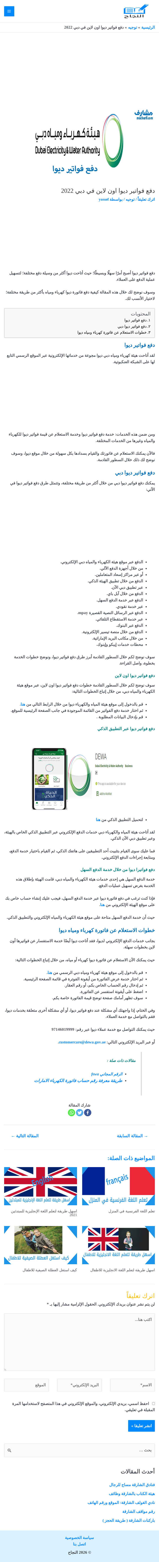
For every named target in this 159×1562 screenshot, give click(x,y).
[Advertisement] (79, 75)
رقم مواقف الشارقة (138, 1511)
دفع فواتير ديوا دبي (132, 326)
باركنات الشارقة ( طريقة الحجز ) (128, 1520)
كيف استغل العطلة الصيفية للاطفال (50, 1270)
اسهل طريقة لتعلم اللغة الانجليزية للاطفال (122, 1270)
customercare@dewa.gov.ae (82, 1042)
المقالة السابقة (132, 1135)
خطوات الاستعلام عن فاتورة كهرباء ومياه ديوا (112, 332)
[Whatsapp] (71, 1112)
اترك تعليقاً (146, 199)
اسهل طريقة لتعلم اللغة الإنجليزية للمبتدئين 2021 (44, 1213)
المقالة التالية (25, 1135)
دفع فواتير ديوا (135, 320)
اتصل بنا (79, 1544)
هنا (23, 704)
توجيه (130, 199)
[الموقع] (26, 1386)
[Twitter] (79, 1112)
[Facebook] (87, 1112)
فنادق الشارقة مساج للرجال (132, 1485)
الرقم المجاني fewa (106, 1074)
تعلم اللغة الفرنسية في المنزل (131, 1211)
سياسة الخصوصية (79, 1537)
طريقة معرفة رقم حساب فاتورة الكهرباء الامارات (78, 1080)
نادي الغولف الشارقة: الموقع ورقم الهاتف (121, 1502)
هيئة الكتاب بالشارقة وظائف (132, 1493)
